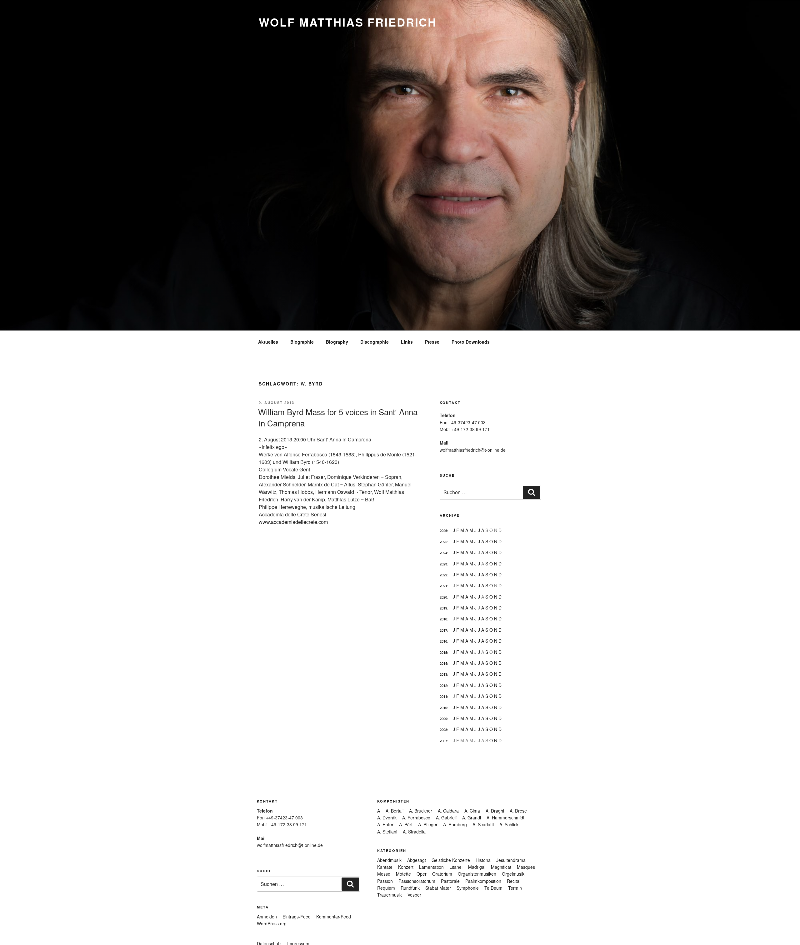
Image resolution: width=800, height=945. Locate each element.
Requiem (386, 888)
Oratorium (442, 874)
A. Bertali (394, 811)
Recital (513, 881)
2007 (443, 741)
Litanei (455, 867)
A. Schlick (508, 824)
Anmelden (267, 916)
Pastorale (450, 881)
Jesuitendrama (511, 860)
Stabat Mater (438, 888)
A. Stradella (414, 831)
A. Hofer (385, 824)
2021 (443, 586)
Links (407, 342)
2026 (443, 530)
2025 (443, 542)
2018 (443, 619)
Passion (385, 881)
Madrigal (476, 867)
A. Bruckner (420, 811)
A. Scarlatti (483, 824)
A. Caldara (448, 811)
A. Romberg (455, 824)
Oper (422, 874)
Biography (337, 342)
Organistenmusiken (477, 874)
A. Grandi (471, 817)
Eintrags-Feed (296, 916)
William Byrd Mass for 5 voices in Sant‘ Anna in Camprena (338, 417)
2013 (443, 674)
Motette (403, 874)
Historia (483, 860)
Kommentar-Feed (333, 916)
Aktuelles (268, 342)
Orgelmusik (513, 874)
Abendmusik (389, 860)
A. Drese (518, 811)
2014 (443, 663)
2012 (443, 685)
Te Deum (493, 888)
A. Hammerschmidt (505, 817)
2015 (443, 652)
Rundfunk (410, 888)
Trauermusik (389, 895)
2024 (443, 552)
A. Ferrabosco (416, 817)
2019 (443, 608)
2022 (443, 575)
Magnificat (501, 867)
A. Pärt (405, 824)
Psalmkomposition (483, 881)
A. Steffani (387, 831)
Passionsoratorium (416, 881)
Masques (526, 867)
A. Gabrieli (446, 817)
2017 (443, 630)
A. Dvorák (387, 817)
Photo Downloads (471, 342)
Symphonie (468, 888)
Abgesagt (416, 860)
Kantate (384, 867)
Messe (383, 874)
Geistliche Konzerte (451, 860)
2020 (443, 597)
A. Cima (472, 811)
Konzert (405, 867)
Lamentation (431, 867)
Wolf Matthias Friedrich (348, 22)
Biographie (302, 342)
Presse (432, 342)
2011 (443, 696)
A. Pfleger (428, 824)
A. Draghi (495, 811)
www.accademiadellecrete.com (293, 521)
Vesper (414, 895)
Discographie (374, 342)
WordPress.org (272, 923)
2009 (443, 718)
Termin (515, 888)
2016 (443, 641)
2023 (443, 564)
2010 (443, 707)
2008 (443, 729)
